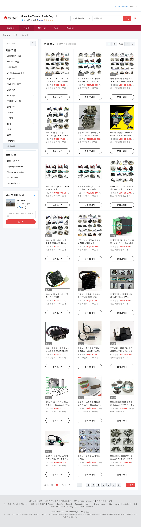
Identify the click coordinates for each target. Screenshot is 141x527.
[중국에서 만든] (20, 5)
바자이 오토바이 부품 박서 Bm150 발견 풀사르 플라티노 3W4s (121, 81)
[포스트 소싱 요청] (135, 18)
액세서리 (11, 140)
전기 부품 (11, 95)
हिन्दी (135, 504)
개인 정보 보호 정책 (64, 501)
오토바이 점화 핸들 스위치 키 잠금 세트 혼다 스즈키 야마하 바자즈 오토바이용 (57, 459)
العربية (117, 504)
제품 (28, 28)
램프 (9, 135)
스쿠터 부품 (12, 67)
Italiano (88, 504)
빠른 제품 (100, 501)
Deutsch (69, 504)
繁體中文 (34, 504)
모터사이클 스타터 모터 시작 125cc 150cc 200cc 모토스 (89, 351)
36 (63, 484)
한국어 (110, 504)
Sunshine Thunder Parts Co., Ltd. (39, 16)
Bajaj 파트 (11, 78)
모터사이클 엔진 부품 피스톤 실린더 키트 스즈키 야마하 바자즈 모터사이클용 (56, 405)
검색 (56, 28)
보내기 (21, 222)
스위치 (10, 118)
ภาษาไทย (54, 506)
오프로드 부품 (13, 61)
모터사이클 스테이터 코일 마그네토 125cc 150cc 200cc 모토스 (121, 297)
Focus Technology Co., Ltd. (73, 512)
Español (60, 504)
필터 (9, 123)
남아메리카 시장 (14, 56)
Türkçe (63, 506)
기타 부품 (11, 146)
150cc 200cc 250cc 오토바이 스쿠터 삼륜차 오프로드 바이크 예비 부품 (121, 189)
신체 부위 (11, 106)
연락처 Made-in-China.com (84, 501)
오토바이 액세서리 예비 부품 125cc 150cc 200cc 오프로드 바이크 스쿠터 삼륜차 (89, 81)
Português (79, 504)
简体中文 (24, 504)
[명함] (34, 195)
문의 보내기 (57, 97)
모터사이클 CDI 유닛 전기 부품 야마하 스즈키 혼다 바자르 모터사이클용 (122, 243)
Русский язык (99, 504)
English (15, 504)
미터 (9, 129)
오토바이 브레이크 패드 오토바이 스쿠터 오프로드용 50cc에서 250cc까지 (89, 405)
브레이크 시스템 (14, 101)
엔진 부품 (11, 89)
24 (57, 485)
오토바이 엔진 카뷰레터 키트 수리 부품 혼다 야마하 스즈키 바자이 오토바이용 (121, 135)
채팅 (23, 207)
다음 (129, 484)
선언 (40, 501)
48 (68, 484)
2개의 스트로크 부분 (15, 72)
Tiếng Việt (73, 506)
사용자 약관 (49, 501)
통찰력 (109, 501)
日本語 (42, 504)
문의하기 (70, 28)
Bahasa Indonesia (86, 506)
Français (51, 504)
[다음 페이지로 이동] (132, 44)
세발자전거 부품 (14, 84)
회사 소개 (42, 28)
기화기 (10, 112)
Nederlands (127, 504)
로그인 (117, 6)
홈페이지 (11, 28)
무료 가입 (124, 6)
